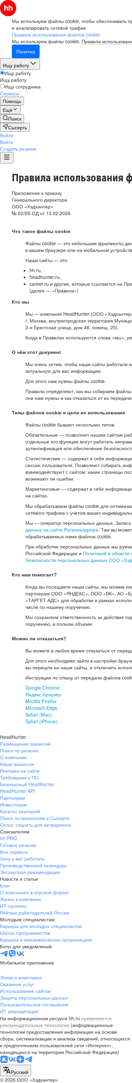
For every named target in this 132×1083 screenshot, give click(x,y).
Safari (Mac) (38, 714)
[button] (6, 135)
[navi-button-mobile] (7, 157)
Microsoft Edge (41, 707)
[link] (12, 118)
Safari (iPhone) (41, 721)
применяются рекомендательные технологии (56, 1021)
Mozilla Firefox (41, 701)
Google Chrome (42, 687)
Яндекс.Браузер (43, 694)
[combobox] (15, 1070)
